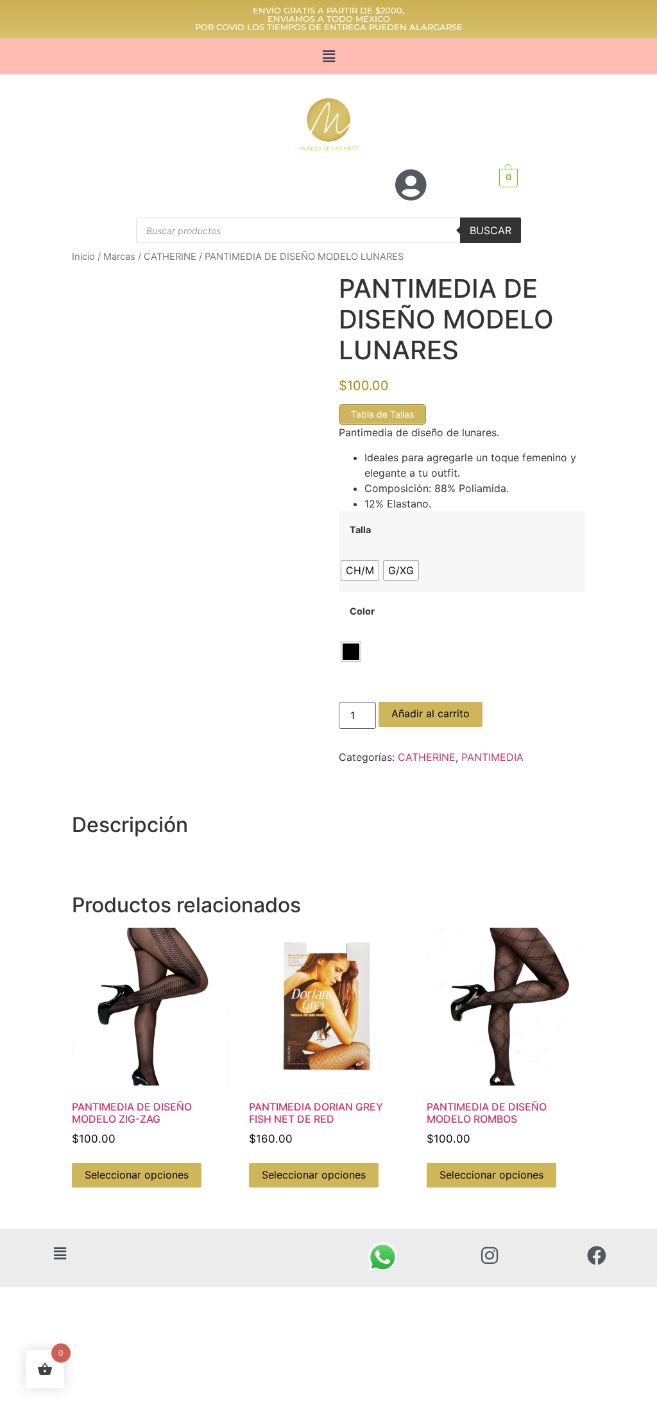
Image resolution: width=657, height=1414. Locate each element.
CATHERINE (170, 256)
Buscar (490, 230)
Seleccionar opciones (137, 1174)
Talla (360, 529)
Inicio (83, 256)
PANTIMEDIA (492, 757)
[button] (328, 56)
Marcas (119, 256)
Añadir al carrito (430, 713)
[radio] (360, 570)
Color (362, 611)
